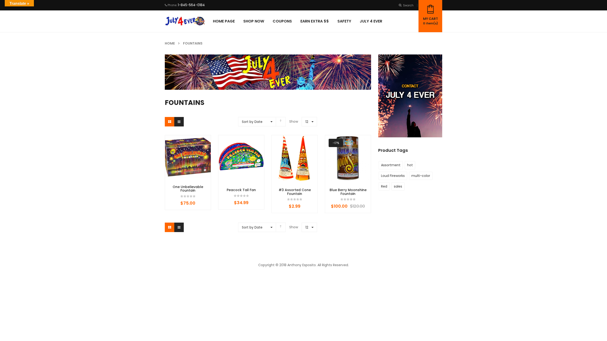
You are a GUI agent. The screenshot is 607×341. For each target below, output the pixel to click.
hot (410, 165)
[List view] (179, 121)
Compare (202, 180)
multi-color (420, 175)
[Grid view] (169, 121)
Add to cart (174, 180)
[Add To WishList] (188, 180)
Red (384, 186)
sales (398, 186)
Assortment (390, 165)
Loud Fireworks (393, 175)
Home (170, 43)
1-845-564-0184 (191, 5)
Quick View (188, 194)
